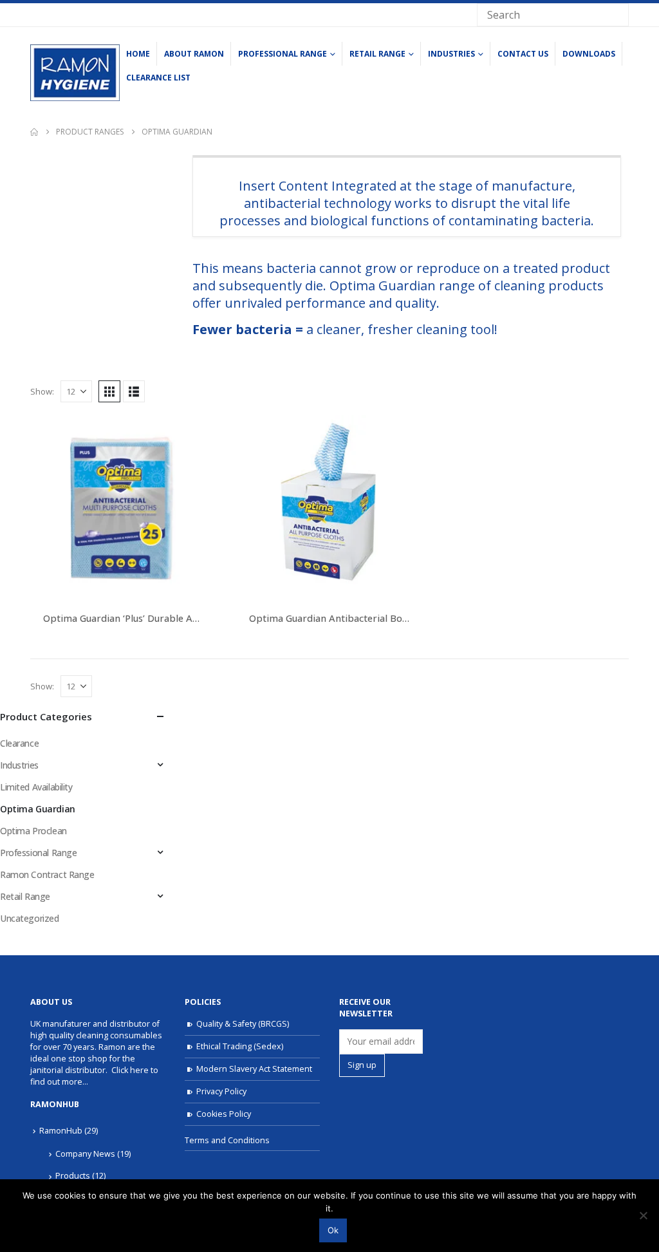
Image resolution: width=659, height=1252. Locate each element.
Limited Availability (36, 787)
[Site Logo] (75, 72)
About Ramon (194, 53)
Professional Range (282, 53)
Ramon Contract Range (47, 874)
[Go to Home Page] (34, 132)
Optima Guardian (37, 809)
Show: (42, 391)
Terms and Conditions (227, 1140)
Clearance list (158, 77)
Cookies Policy (223, 1113)
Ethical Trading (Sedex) (239, 1046)
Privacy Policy (221, 1091)
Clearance (19, 743)
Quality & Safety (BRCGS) (242, 1023)
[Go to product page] (123, 508)
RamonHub (60, 1130)
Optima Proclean (33, 831)
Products (72, 1175)
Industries (451, 53)
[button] (109, 391)
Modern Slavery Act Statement (254, 1068)
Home (138, 53)
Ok (333, 1230)
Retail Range (377, 53)
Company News (85, 1153)
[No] (642, 1215)
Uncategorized (29, 918)
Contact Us (522, 53)
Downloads (588, 53)
